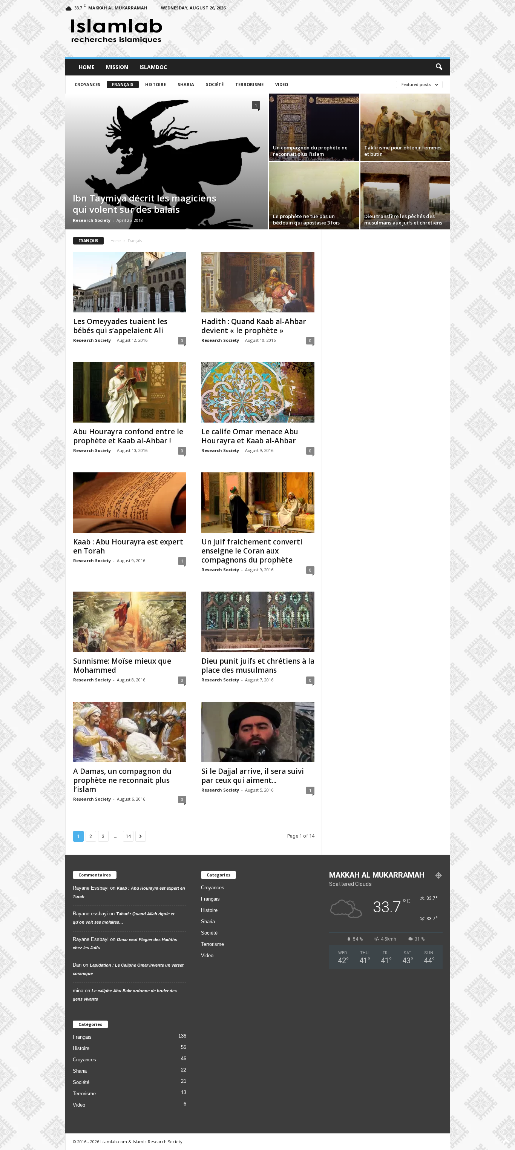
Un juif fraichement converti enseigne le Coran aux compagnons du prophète (251, 551)
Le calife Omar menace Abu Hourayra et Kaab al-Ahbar (249, 436)
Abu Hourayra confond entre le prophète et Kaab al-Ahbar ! (128, 436)
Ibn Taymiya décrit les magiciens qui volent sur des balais (144, 203)
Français (122, 84)
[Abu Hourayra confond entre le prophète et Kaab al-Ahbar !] (129, 392)
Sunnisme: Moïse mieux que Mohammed (122, 665)
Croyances (87, 84)
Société (215, 84)
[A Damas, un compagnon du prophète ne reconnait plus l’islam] (129, 732)
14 (128, 836)
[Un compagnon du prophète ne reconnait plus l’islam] (314, 127)
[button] (439, 67)
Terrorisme (249, 84)
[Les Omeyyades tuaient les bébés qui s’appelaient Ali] (129, 282)
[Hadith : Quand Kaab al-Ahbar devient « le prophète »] (257, 282)
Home (87, 67)
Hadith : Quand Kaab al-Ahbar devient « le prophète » (253, 326)
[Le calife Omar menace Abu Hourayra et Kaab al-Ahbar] (257, 392)
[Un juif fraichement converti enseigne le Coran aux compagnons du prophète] (257, 502)
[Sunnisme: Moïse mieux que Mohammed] (129, 622)
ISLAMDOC (153, 67)
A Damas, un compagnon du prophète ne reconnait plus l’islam (122, 780)
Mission (117, 67)
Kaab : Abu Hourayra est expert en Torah (128, 546)
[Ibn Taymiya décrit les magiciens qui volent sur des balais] (166, 161)
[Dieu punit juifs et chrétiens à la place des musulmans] (257, 622)
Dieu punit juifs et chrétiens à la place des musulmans (257, 665)
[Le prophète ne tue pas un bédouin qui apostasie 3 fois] (314, 195)
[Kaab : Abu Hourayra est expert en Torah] (129, 502)
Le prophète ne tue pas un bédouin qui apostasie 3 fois (306, 219)
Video (281, 84)
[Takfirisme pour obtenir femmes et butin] (405, 127)
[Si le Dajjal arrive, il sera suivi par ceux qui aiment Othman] (257, 732)
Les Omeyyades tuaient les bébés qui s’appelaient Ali (120, 326)
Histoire (155, 84)
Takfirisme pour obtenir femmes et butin (402, 150)
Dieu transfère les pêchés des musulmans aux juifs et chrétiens (403, 219)
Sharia (186, 84)
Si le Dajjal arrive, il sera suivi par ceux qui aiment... (252, 775)
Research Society (91, 220)
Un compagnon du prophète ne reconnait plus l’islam (310, 150)
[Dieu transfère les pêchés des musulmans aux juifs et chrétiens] (405, 195)
